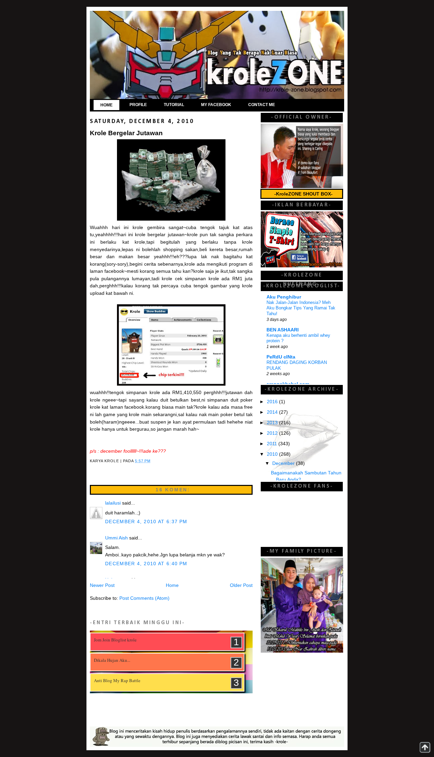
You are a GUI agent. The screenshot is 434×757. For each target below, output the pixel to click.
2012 (273, 433)
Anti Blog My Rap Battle (117, 680)
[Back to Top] (424, 747)
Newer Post (102, 585)
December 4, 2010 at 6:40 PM (146, 563)
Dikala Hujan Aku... (112, 660)
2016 (273, 401)
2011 (272, 443)
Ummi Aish (116, 537)
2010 (273, 454)
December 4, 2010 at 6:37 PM (146, 521)
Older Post (241, 585)
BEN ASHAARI (283, 329)
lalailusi (113, 503)
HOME (106, 105)
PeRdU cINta (281, 357)
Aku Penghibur (284, 297)
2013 (273, 422)
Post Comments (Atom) (144, 598)
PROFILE (138, 104)
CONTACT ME (261, 104)
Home (172, 585)
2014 (273, 412)
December (284, 463)
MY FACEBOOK (216, 104)
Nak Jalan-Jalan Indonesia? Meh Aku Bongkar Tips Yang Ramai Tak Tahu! (301, 308)
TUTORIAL (174, 104)
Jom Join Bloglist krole (115, 640)
